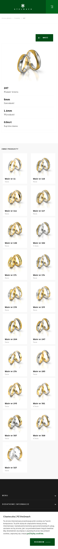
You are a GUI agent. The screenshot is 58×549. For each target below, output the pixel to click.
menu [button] (5, 496)
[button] (52, 7)
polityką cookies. (35, 533)
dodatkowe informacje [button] (15, 504)
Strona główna (6, 18)
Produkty (17, 18)
